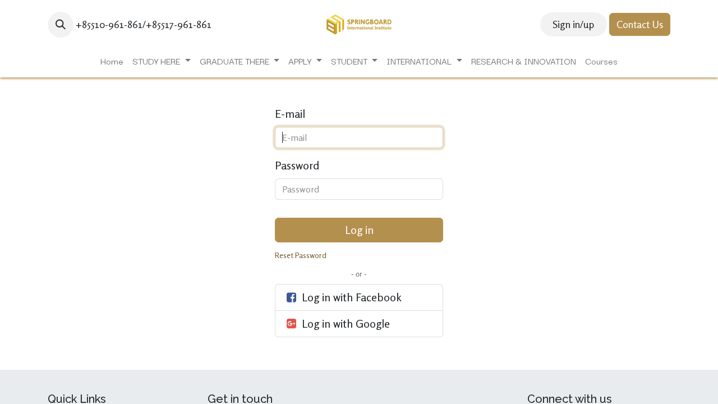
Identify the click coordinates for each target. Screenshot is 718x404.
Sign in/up (573, 24)
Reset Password (300, 255)
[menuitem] (112, 61)
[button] (60, 25)
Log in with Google (344, 323)
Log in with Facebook (350, 297)
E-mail (290, 114)
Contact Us (639, 24)
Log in (359, 230)
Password (297, 165)
